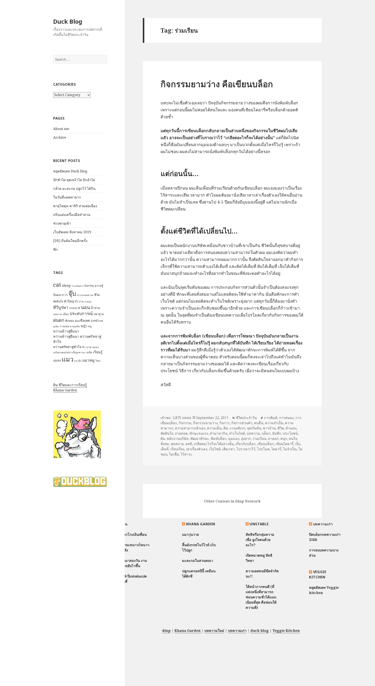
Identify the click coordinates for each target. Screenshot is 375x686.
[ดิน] (77, 434)
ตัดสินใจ (58, 301)
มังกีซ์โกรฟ (97, 320)
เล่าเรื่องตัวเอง (196, 449)
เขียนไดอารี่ (284, 443)
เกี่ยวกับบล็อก (245, 443)
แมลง (57, 360)
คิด (225, 428)
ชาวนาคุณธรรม (85, 295)
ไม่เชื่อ (174, 454)
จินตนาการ (60, 295)
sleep (66, 285)
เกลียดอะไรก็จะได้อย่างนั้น (214, 443)
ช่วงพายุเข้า (62, 223)
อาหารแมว (92, 347)
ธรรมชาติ (74, 308)
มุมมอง (233, 438)
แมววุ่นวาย (190, 534)
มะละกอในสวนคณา (197, 560)
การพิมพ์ (270, 417)
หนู (90, 326)
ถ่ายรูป (88, 301)
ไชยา (98, 360)
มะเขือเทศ (82, 320)
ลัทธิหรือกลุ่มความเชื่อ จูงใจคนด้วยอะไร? (260, 539)
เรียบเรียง (177, 449)
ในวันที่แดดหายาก (67, 197)
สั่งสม (165, 443)
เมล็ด (89, 352)
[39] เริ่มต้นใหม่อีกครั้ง (70, 240)
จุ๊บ (72, 293)
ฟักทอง (69, 321)
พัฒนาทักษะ (199, 438)
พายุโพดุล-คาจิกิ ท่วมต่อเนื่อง (75, 206)
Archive (59, 137)
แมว (67, 359)
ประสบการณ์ (81, 313)
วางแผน (64, 326)
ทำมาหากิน (218, 433)
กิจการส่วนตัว (241, 423)
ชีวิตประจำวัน (246, 417)
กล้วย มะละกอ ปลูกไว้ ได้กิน (74, 188)
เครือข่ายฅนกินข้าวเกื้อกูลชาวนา (69, 352)
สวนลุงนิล (75, 326)
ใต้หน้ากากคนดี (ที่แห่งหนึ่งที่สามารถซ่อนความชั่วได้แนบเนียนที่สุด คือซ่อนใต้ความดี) (261, 597)
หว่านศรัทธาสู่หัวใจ (67, 347)
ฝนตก (58, 320)
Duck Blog (67, 21)
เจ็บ (297, 443)
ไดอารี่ (276, 449)
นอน (85, 307)
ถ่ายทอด (181, 433)
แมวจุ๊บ (77, 360)
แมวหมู (88, 360)
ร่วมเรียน (259, 438)
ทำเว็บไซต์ (237, 433)
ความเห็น (214, 428)
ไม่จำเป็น (290, 449)
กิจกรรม (89, 286)
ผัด (102, 314)
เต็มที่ (165, 449)
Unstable (259, 524)
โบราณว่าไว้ (245, 449)
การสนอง (286, 417)
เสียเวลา (228, 449)
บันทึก (276, 433)
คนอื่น (258, 423)
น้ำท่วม (95, 308)
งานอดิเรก (237, 428)
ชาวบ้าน (269, 428)
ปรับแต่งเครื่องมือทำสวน (71, 214)
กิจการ (224, 423)
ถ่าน (81, 301)
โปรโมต (263, 449)
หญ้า (84, 326)
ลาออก (273, 438)
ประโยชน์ (290, 433)
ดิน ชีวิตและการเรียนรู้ (70, 384)
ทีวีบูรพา (60, 307)
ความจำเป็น (274, 423)
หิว (84, 347)
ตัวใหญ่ (69, 301)
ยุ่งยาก (246, 438)
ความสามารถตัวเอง (190, 428)
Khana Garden (65, 390)
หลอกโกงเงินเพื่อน (133, 534)
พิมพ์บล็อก (219, 438)
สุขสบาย (177, 443)
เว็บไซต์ (214, 449)
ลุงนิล (56, 326)
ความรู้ (99, 286)
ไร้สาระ (186, 454)
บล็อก (66, 314)
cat (57, 285)
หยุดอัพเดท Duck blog (70, 171)
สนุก (283, 438)
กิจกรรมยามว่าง (205, 423)
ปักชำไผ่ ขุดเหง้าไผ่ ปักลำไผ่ (74, 179)
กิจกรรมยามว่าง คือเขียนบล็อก (217, 84)
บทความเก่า (323, 524)
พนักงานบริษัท (178, 438)
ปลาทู (97, 314)
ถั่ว (76, 301)
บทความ (57, 314)
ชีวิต (97, 295)
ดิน (125, 524)
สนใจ (293, 438)
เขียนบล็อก (265, 443)
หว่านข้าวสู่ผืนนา (66, 331)
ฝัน (163, 438)
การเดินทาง (77, 285)
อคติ (188, 443)
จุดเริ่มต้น (254, 428)
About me (61, 128)
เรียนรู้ (97, 352)
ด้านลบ (291, 428)
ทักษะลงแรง (198, 433)
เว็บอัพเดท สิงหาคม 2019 (72, 232)
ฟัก (55, 249)
